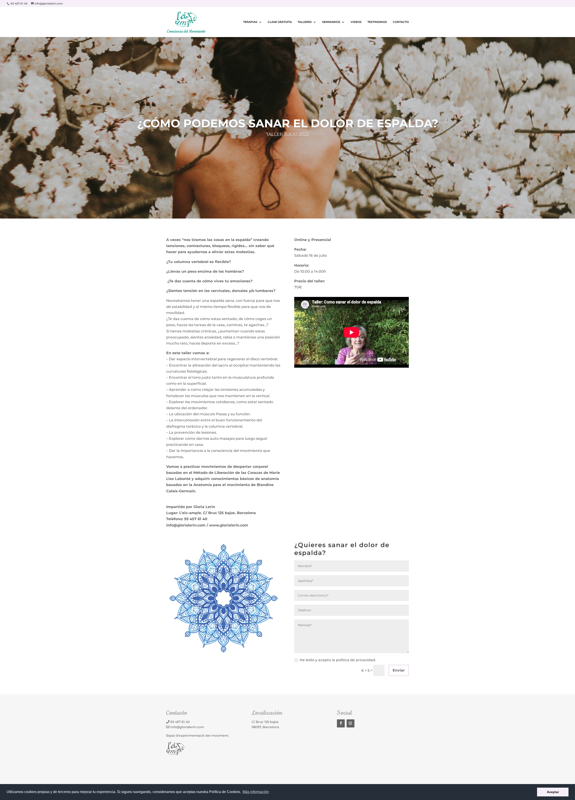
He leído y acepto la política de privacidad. (338, 660)
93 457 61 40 (180, 722)
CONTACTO (401, 22)
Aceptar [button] (553, 792)
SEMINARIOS (331, 22)
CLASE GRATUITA (280, 22)
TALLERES (305, 22)
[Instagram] (350, 723)
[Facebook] (341, 723)
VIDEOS (356, 22)
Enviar (399, 670)
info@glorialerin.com (187, 727)
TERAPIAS (250, 22)
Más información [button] (256, 792)
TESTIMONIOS (377, 22)
